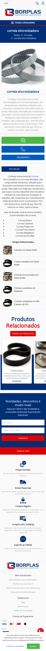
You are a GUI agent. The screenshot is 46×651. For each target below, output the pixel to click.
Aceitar (33, 646)
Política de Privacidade (23, 610)
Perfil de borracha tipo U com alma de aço (23, 588)
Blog (6, 3)
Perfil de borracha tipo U (23, 584)
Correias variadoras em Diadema (24, 289)
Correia (34, 176)
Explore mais (23, 451)
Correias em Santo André (25, 250)
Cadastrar (23, 438)
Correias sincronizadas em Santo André (26, 276)
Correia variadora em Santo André (26, 263)
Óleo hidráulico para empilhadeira (23, 580)
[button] (23, 22)
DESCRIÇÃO (14, 169)
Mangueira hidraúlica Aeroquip (23, 592)
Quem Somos (23, 606)
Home (17, 35)
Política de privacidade (15, 646)
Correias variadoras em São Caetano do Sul (26, 302)
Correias (28, 35)
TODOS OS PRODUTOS (23, 333)
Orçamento (17, 381)
